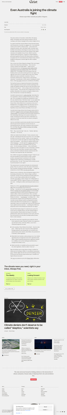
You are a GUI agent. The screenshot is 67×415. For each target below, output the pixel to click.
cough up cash (31, 142)
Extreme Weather (5, 394)
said (11, 74)
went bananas (24, 197)
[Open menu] (64, 1)
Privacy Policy (8, 411)
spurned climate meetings (31, 189)
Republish (42, 394)
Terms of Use (4, 411)
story (14, 258)
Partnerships (23, 394)
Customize (45, 409)
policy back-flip (27, 95)
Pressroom (23, 395)
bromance (16, 142)
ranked (27, 45)
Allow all (45, 406)
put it (11, 252)
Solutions (3, 391)
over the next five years (29, 170)
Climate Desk (30, 258)
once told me (18, 178)
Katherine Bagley (56, 342)
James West (6, 22)
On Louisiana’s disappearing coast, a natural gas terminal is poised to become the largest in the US (10, 351)
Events (42, 390)
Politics (3, 390)
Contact (22, 391)
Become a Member (44, 391)
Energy (3, 388)
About (22, 388)
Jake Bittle (55, 359)
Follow (57, 1)
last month (19, 80)
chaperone (34, 201)
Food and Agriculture (5, 395)
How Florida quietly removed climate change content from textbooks (26, 357)
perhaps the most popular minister (22, 190)
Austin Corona (23, 353)
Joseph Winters (24, 345)
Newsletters (43, 388)
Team (22, 390)
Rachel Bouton (56, 350)
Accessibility (43, 395)
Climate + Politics (43, 27)
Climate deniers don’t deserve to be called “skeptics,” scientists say (23, 326)
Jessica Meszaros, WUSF (25, 360)
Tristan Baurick (6, 355)
